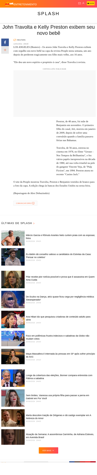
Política (46, 11)
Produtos (5, 11)
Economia (66, 11)
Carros (55, 11)
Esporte (85, 11)
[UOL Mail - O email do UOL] (79, 3)
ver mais (46, 451)
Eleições (25, 11)
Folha (76, 11)
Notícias (36, 11)
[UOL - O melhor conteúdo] (9, 4)
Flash (15, 11)
